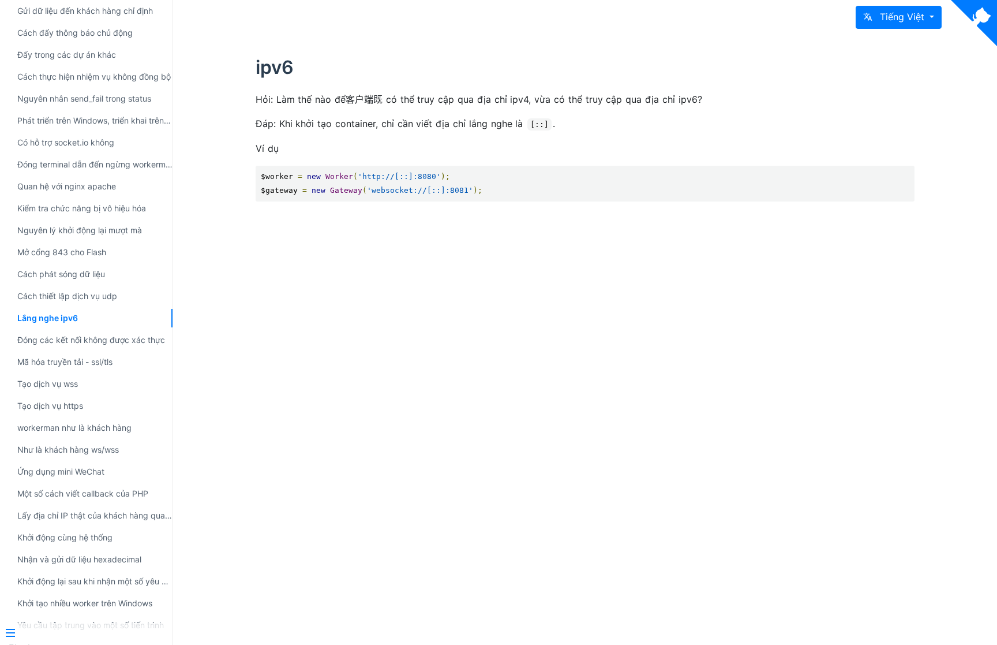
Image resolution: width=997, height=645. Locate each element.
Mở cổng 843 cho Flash (61, 252)
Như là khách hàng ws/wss (68, 449)
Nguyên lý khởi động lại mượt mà (79, 230)
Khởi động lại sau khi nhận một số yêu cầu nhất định (95, 581)
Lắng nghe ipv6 (47, 318)
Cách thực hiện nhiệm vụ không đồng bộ (94, 76)
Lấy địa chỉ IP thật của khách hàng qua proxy (95, 515)
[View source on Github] (974, 23)
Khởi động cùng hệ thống (65, 537)
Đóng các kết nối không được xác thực (91, 340)
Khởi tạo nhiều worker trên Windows (84, 603)
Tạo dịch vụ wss (47, 384)
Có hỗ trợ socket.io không (65, 142)
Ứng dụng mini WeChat (60, 471)
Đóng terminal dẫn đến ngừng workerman (95, 164)
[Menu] (82, 634)
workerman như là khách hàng (74, 428)
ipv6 (275, 67)
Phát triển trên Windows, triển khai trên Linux (95, 120)
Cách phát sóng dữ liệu (61, 274)
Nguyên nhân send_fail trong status (84, 98)
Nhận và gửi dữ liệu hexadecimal (79, 559)
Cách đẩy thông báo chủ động (75, 33)
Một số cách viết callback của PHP (82, 493)
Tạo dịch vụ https (50, 406)
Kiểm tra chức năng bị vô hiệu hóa (81, 208)
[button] (899, 17)
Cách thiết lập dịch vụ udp (67, 296)
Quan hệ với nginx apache (66, 186)
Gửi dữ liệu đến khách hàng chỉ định (85, 11)
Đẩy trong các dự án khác (66, 54)
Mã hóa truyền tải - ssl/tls (65, 362)
